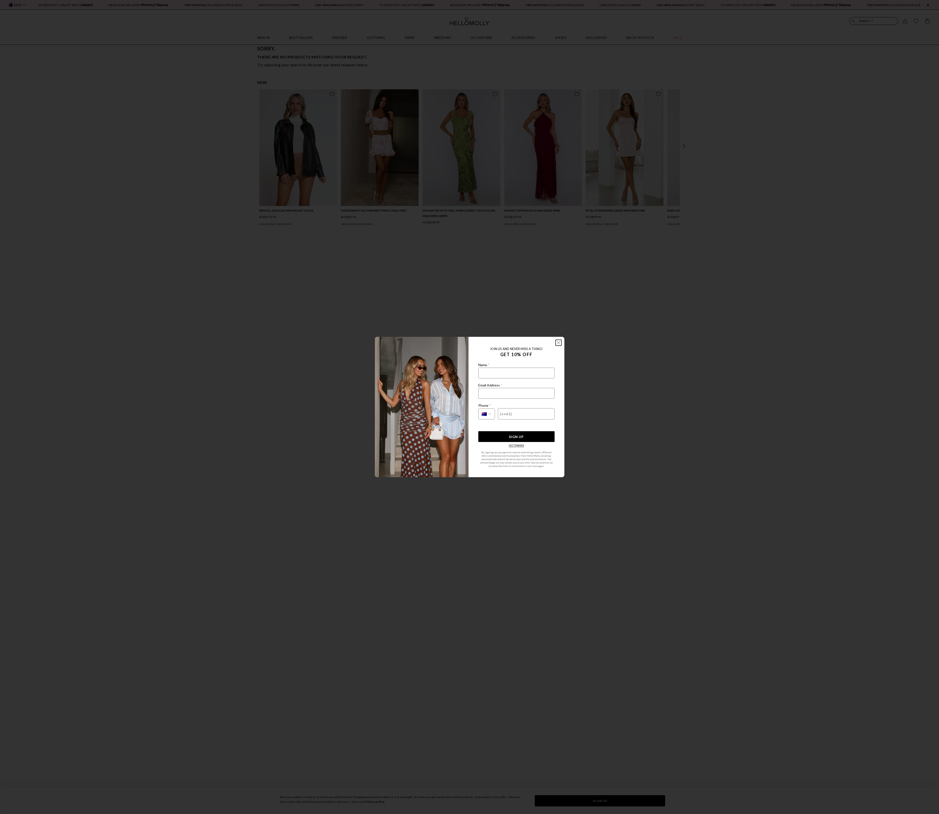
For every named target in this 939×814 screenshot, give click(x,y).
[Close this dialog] (558, 343)
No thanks (516, 445)
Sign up (516, 437)
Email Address (490, 385)
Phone (484, 405)
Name (483, 365)
